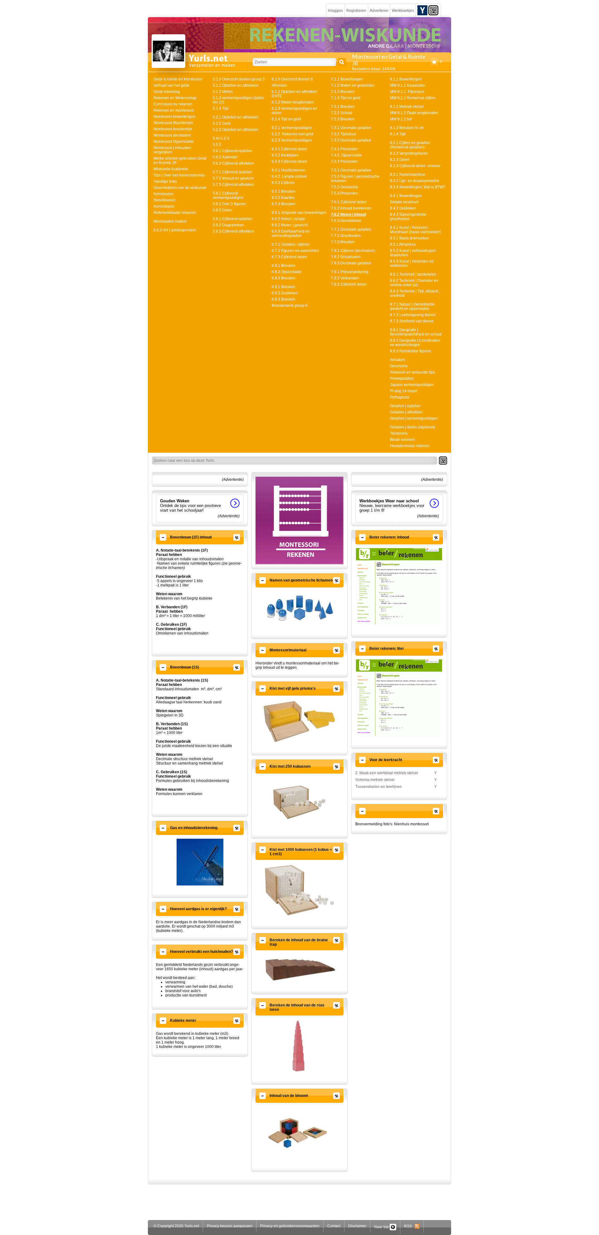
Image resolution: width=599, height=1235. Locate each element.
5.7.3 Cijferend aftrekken (233, 184)
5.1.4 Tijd (220, 108)
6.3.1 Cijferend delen (289, 149)
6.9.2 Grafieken (285, 293)
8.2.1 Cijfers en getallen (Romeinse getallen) (410, 145)
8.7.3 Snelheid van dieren (412, 321)
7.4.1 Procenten (344, 149)
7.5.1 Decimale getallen (351, 170)
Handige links (165, 181)
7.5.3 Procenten (344, 193)
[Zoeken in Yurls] (342, 62)
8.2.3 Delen (400, 159)
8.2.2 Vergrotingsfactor (409, 153)
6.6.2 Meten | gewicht (290, 225)
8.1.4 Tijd (398, 134)
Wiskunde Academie (170, 169)
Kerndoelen (163, 194)
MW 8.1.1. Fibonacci (407, 91)
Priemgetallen (402, 378)
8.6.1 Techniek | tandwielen (413, 274)
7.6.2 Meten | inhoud (348, 214)
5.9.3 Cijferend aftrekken (233, 231)
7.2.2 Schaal (341, 113)
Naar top (382, 1227)
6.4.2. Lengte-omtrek (289, 176)
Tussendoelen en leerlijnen (378, 786)
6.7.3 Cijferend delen (289, 257)
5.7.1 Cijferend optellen (232, 172)
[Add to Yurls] (422, 10)
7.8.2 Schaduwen (346, 257)
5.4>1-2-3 (221, 138)
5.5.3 (217, 144)
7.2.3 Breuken (343, 119)
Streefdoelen (164, 200)
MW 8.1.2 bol (401, 119)
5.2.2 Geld (221, 123)
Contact (333, 1226)
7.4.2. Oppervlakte (346, 155)
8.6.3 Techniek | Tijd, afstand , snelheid (415, 293)
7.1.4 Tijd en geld (345, 98)
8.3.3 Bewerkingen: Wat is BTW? (417, 187)
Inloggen (335, 10)
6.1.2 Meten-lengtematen (293, 102)
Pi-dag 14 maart (403, 391)
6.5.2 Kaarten (283, 197)
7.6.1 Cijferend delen (349, 202)
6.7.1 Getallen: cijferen (291, 244)
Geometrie (399, 366)
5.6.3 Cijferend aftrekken (233, 163)
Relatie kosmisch (404, 202)
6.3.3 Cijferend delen (289, 161)
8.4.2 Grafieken (403, 208)
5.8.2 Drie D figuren (229, 204)
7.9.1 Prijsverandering (349, 272)
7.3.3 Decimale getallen (351, 140)
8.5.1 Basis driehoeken (409, 238)
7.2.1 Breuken (343, 106)
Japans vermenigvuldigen (412, 385)
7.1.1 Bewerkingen (347, 79)
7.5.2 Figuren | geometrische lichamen (355, 178)
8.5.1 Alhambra (403, 244)
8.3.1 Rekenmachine (407, 174)
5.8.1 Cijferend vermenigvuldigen (228, 195)
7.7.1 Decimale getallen (351, 229)
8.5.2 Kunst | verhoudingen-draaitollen (413, 252)
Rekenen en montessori (173, 110)
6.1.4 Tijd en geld (286, 119)
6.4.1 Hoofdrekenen (288, 170)
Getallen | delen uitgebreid (412, 427)
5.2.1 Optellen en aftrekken (235, 117)
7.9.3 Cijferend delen (349, 284)
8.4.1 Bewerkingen (406, 196)
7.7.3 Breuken (343, 242)
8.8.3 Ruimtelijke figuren (410, 351)
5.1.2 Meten (223, 91)
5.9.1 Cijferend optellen (232, 219)
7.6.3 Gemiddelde (346, 221)
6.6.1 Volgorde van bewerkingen (299, 212)
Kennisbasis (163, 206)
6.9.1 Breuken (283, 287)
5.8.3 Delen (222, 210)
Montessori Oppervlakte (173, 141)
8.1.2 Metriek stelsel (407, 106)
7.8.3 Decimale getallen (351, 263)
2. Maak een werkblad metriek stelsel (386, 773)
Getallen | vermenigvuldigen (414, 418)
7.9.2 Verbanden (345, 278)
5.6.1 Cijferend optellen (232, 151)
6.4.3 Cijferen (283, 183)
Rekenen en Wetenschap (175, 98)
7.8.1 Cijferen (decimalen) (353, 250)
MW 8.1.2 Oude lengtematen (414, 113)
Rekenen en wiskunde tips (412, 372)
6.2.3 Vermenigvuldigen (292, 140)
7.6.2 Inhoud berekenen (351, 208)
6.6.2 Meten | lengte (288, 219)
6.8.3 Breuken (283, 278)
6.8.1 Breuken (283, 265)
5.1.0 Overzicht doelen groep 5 (239, 79)
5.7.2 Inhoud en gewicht (233, 178)
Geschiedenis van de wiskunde (180, 188)
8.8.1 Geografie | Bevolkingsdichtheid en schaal (416, 332)
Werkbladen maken (170, 221)
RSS (409, 1226)
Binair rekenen (402, 439)
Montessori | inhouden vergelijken (172, 150)
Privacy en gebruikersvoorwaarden (289, 1226)
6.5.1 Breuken (283, 191)
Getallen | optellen (405, 406)
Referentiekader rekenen (174, 212)
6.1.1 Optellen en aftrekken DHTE (294, 93)
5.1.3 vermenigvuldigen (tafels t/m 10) (238, 100)
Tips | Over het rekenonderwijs (179, 175)
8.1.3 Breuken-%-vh (407, 128)
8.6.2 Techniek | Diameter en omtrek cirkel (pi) (414, 282)
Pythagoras (399, 397)
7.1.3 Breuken (343, 91)
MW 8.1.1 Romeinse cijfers (412, 98)
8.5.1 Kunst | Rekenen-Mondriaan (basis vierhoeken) (415, 229)
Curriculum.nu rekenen (172, 104)
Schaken (397, 360)
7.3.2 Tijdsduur (343, 134)
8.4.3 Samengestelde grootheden (408, 216)
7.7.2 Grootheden (346, 236)
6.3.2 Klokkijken (285, 155)
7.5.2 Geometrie (344, 187)
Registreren (356, 10)
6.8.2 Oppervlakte (287, 272)
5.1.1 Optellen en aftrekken (235, 85)
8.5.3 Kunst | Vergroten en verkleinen (412, 263)
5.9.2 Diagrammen (228, 225)
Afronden (279, 85)
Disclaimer (357, 1226)
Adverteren (379, 10)
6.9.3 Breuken (283, 299)
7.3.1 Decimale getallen (351, 128)
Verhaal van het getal (171, 85)
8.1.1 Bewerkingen (406, 79)
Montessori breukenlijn (172, 129)
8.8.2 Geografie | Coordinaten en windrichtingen (415, 342)
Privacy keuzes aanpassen (229, 1226)
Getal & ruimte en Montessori (177, 79)
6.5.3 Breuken (283, 204)
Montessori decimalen (172, 135)
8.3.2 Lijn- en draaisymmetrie (414, 181)
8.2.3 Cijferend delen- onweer (415, 166)
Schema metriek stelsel (375, 780)
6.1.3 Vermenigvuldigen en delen (294, 110)
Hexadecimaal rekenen (410, 446)
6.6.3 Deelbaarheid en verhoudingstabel (291, 233)
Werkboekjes (403, 10)
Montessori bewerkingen (174, 116)
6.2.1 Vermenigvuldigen (292, 128)
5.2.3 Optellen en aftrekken (235, 130)
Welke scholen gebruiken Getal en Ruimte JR (180, 160)
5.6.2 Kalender (225, 157)
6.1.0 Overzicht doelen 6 (292, 79)
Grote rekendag (166, 91)
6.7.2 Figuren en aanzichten (295, 250)
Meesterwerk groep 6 (290, 305)
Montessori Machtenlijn (173, 123)
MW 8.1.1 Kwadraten (407, 85)
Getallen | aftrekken (406, 412)
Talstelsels (399, 433)
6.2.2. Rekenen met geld (292, 134)
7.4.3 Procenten (344, 161)
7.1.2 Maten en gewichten (353, 85)
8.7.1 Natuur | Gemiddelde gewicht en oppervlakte (412, 306)
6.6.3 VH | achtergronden (174, 230)
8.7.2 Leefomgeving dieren (413, 315)
